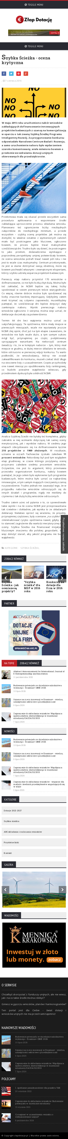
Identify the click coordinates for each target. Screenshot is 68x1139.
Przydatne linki (11, 842)
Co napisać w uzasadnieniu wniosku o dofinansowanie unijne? (34, 1115)
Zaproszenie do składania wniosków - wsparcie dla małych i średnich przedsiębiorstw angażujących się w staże (39, 784)
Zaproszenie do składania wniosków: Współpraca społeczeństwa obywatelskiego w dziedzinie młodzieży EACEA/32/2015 (37, 715)
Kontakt (8, 853)
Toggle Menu (35, 4)
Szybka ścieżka (29, 548)
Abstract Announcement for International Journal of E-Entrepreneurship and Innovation (39, 672)
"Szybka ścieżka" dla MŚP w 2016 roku (32, 586)
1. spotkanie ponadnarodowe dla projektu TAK (37, 1087)
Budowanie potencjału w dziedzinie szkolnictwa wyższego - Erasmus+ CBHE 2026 (37, 686)
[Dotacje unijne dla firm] (34, 611)
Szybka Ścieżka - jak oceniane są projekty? (10, 586)
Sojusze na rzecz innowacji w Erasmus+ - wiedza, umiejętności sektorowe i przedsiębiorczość (38, 700)
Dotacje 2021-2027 (13, 810)
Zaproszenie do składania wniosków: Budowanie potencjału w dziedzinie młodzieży (39, 1102)
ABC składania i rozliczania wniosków (23, 831)
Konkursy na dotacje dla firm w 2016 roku (55, 586)
